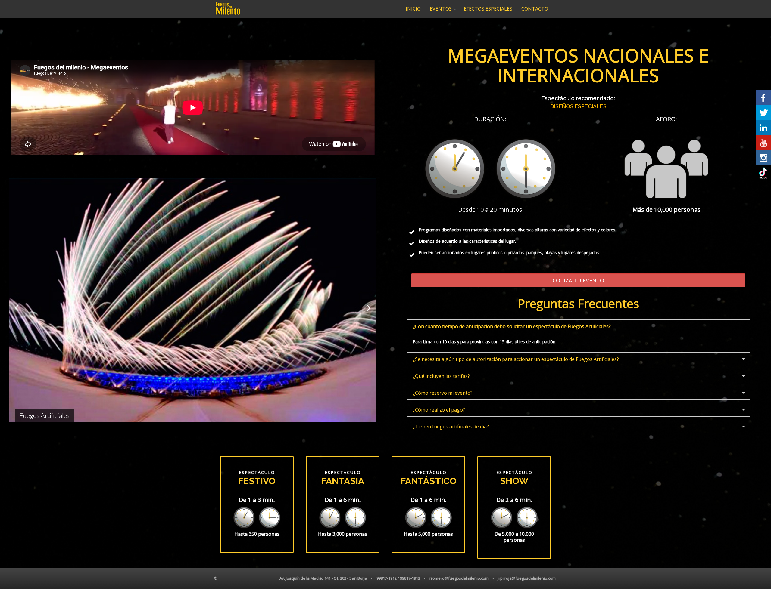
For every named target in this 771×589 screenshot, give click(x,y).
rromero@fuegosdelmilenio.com (459, 578)
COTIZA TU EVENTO (578, 280)
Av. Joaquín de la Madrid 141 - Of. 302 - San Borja (323, 578)
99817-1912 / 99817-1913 (398, 578)
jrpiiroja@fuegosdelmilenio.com (527, 578)
